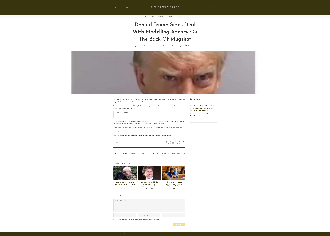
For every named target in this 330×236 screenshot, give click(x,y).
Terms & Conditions (212, 234)
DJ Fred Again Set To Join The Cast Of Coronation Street (203, 105)
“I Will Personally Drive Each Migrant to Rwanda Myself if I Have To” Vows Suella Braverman (173, 184)
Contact (198, 234)
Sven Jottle (139, 46)
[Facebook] (215, 7)
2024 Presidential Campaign (122, 135)
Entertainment (153, 46)
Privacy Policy (204, 234)
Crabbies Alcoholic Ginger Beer (136, 135)
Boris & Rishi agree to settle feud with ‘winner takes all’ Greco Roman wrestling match (125, 184)
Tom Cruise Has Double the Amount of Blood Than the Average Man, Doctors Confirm (149, 184)
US (167, 135)
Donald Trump (148, 135)
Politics (160, 46)
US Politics (170, 135)
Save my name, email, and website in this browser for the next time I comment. (137, 219)
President (164, 135)
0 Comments (168, 46)
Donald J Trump (135, 131)
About (194, 234)
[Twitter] (212, 7)
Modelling (154, 135)
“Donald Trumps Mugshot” (123, 131)
